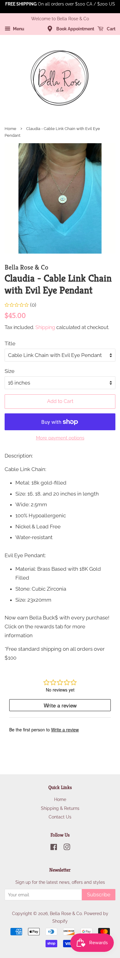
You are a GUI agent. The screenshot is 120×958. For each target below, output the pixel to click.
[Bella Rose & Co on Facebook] (53, 848)
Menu (18, 28)
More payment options (60, 438)
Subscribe (98, 895)
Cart (110, 28)
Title (10, 343)
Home (10, 128)
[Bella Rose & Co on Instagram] (66, 848)
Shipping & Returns (60, 808)
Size (9, 371)
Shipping (45, 327)
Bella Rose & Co (66, 913)
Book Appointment (74, 28)
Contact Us (60, 816)
